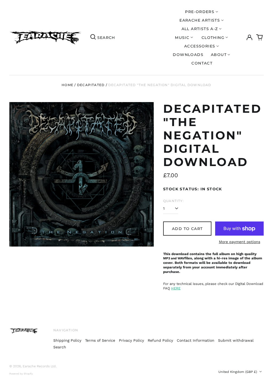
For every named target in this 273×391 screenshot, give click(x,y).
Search (59, 347)
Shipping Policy (67, 340)
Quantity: (173, 201)
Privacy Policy (131, 340)
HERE (175, 288)
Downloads (188, 54)
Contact (201, 63)
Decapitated (91, 85)
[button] (259, 37)
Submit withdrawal (236, 340)
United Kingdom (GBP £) (238, 372)
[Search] (93, 37)
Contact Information (195, 340)
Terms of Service (100, 340)
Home (67, 85)
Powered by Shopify (21, 373)
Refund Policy (160, 340)
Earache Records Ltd (39, 366)
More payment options (239, 242)
